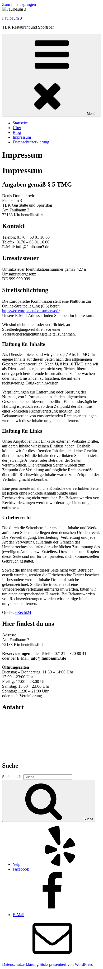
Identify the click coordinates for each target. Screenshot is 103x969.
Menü (91, 114)
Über (17, 127)
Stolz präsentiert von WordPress (66, 964)
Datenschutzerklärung (31, 142)
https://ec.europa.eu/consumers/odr (30, 311)
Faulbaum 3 (12, 18)
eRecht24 (23, 612)
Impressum (22, 137)
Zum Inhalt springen (19, 4)
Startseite (20, 123)
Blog (17, 132)
